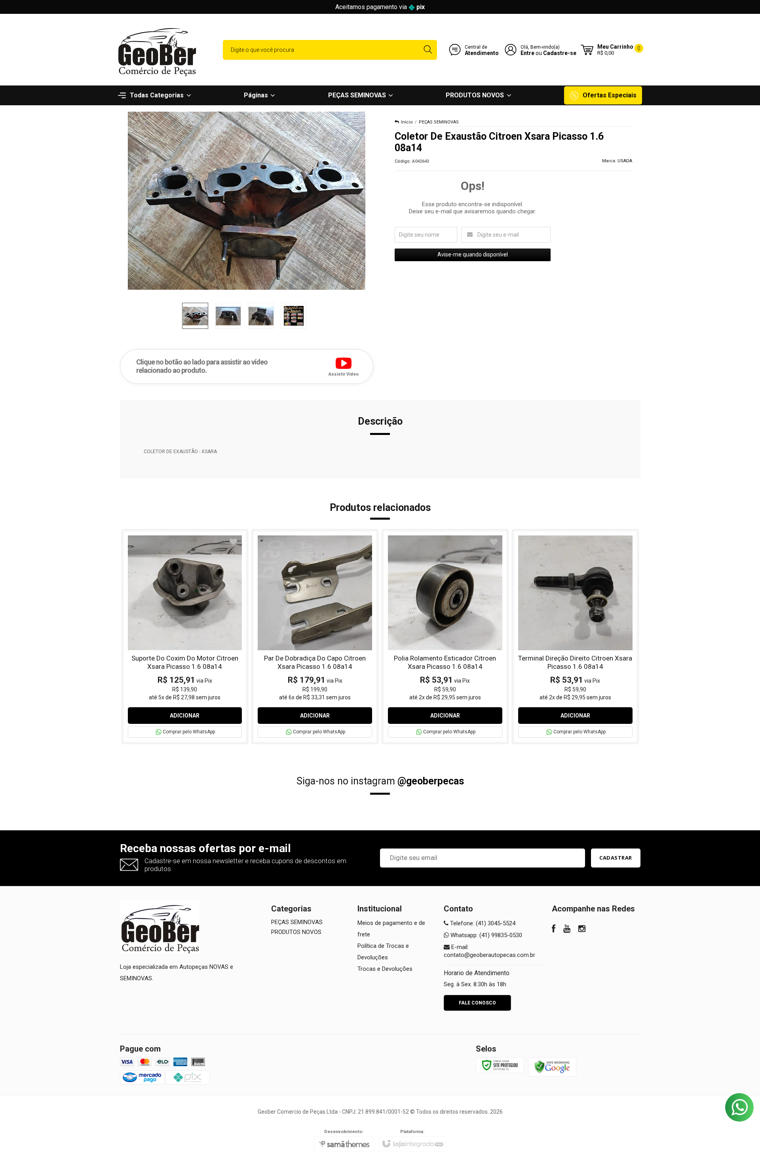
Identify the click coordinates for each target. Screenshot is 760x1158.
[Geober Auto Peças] (156, 49)
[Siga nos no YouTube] (566, 929)
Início (407, 122)
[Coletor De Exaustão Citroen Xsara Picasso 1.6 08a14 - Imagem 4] (294, 316)
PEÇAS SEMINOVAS (439, 122)
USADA (625, 160)
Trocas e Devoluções (384, 968)
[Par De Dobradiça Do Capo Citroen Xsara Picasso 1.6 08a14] (315, 637)
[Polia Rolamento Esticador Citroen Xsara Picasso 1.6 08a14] (445, 637)
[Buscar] (428, 50)
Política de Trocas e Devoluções (383, 951)
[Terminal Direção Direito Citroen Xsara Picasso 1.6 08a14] (575, 637)
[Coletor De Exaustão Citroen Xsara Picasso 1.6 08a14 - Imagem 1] (195, 316)
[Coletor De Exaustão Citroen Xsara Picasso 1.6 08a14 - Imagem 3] (261, 316)
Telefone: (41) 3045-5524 (481, 923)
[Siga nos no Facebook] (553, 929)
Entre (527, 53)
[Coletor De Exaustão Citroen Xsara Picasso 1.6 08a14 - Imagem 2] (228, 316)
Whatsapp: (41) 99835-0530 (485, 935)
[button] (344, 366)
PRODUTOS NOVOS (296, 932)
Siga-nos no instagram (380, 781)
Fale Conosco (477, 1003)
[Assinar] (615, 858)
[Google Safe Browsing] (552, 1066)
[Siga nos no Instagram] (581, 929)
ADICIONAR (185, 715)
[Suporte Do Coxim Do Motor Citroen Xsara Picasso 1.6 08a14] (185, 637)
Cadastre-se (559, 53)
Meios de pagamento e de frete (391, 928)
